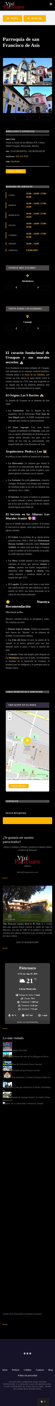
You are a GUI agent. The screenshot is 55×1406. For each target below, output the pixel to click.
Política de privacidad (27, 1375)
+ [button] (10, 714)
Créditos (27, 1370)
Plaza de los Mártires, (35, 374)
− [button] (10, 718)
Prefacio (15, 1370)
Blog (50, 1370)
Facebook (15, 161)
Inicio (4, 1370)
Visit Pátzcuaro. (35, 1386)
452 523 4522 (22, 156)
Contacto (40, 1370)
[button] (15, 118)
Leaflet (9, 779)
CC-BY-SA (45, 779)
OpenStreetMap (26, 779)
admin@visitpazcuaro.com (27, 872)
